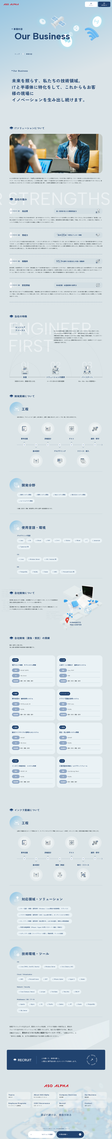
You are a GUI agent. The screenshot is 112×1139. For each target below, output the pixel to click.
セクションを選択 (47, 1134)
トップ (17, 54)
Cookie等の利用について (62, 1128)
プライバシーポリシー (48, 1128)
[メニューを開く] (91, 4)
